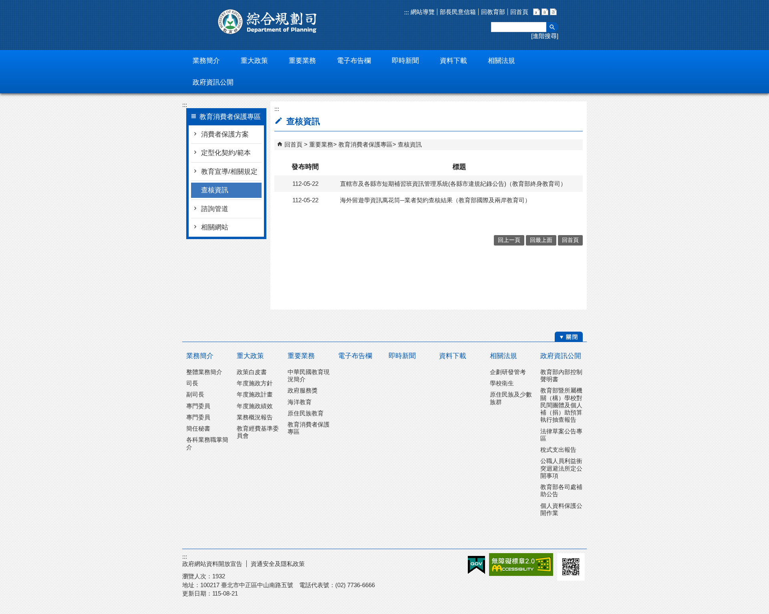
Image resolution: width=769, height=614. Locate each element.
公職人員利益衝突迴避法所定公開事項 (561, 468)
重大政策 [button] (254, 60)
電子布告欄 (355, 356)
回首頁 (519, 11)
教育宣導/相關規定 (229, 171)
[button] (552, 27)
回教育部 (493, 11)
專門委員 (198, 406)
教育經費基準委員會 (258, 432)
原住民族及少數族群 (511, 398)
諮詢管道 (214, 209)
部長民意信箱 (458, 11)
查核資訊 (214, 190)
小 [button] (536, 11)
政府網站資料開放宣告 (212, 563)
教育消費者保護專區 (365, 144)
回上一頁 (509, 240)
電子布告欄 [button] (354, 60)
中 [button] (545, 12)
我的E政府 (476, 565)
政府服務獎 (303, 390)
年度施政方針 (255, 383)
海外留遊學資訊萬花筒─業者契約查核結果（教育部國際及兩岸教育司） (435, 200)
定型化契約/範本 (226, 153)
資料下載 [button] (453, 60)
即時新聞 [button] (405, 60)
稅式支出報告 (558, 449)
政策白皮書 (252, 371)
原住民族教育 (306, 413)
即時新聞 (402, 356)
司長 (192, 383)
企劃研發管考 (508, 371)
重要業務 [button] (302, 60)
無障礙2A (521, 564)
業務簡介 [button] (206, 60)
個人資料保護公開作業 (561, 509)
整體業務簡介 (204, 371)
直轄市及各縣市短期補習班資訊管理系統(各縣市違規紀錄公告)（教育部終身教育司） (453, 183)
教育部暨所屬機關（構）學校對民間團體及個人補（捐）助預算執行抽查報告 (561, 405)
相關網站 (214, 227)
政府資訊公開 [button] (213, 82)
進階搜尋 (545, 35)
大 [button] (553, 11)
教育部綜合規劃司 (268, 21)
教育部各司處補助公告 (561, 490)
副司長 (195, 394)
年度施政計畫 (255, 394)
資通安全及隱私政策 (278, 563)
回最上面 (541, 240)
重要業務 (321, 144)
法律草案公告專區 (561, 435)
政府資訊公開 (560, 356)
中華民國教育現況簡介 (309, 375)
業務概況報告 (255, 417)
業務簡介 (199, 356)
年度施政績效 (255, 406)
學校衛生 (502, 383)
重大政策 (250, 356)
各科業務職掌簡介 (207, 443)
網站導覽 (422, 11)
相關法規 (503, 356)
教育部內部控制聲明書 (561, 375)
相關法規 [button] (501, 60)
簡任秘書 (198, 428)
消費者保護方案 (225, 134)
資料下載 (452, 356)
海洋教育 (300, 402)
